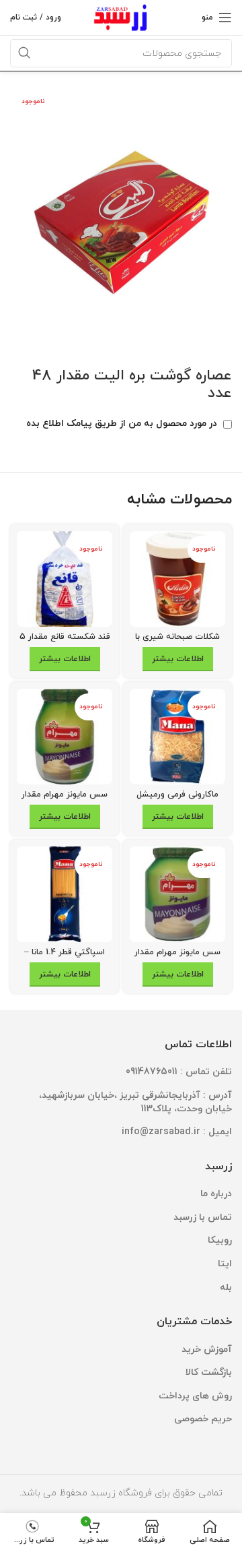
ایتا (225, 1264)
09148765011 (151, 1071)
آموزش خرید (207, 1349)
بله (226, 1287)
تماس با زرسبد (202, 1217)
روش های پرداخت (195, 1396)
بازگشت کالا (209, 1372)
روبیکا (220, 1240)
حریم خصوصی (203, 1419)
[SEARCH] (24, 53)
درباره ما (216, 1193)
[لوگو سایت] (121, 16)
